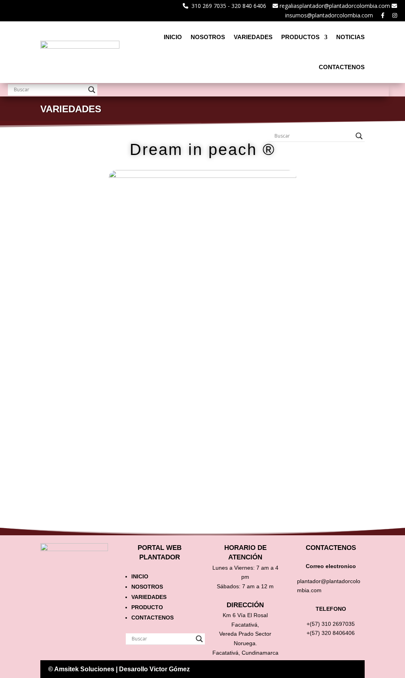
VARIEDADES (253, 37)
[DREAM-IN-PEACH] (202, 357)
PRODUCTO (147, 607)
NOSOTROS (208, 37)
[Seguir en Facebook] (296, 668)
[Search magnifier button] (91, 89)
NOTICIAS (350, 37)
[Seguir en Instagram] (280, 668)
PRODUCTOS (300, 37)
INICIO (173, 37)
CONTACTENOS (342, 67)
